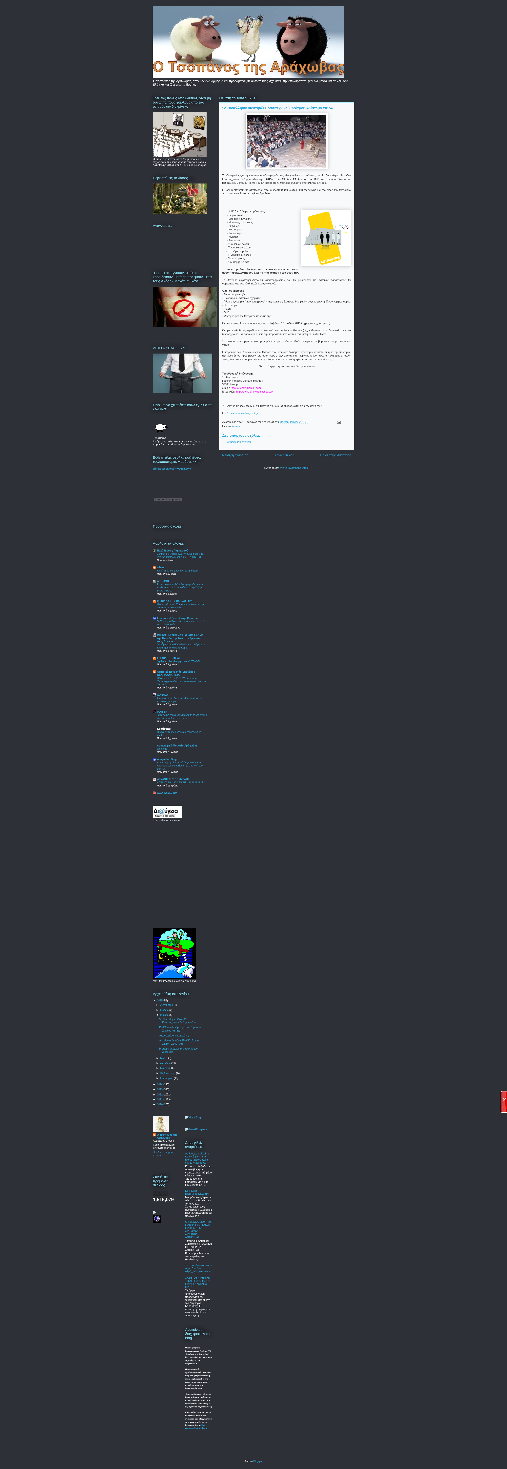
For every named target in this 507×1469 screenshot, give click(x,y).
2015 (160, 1000)
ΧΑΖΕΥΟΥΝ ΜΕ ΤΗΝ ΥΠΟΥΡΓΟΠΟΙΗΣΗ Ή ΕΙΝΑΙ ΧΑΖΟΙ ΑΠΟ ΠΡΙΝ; (197, 1282)
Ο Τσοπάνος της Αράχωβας (167, 1136)
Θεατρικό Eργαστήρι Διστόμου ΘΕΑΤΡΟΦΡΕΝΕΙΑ (176, 673)
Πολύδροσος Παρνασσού (172, 550)
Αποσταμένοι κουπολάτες (174, 1035)
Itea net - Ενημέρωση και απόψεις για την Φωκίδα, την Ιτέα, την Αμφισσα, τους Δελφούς (180, 638)
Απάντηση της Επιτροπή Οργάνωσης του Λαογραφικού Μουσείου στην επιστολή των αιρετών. (180, 765)
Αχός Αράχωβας (167, 792)
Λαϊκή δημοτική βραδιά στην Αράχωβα (177, 570)
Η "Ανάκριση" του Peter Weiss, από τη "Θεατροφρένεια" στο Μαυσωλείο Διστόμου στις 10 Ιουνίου (182, 681)
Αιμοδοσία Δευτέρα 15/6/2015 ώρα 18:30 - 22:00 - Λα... (179, 1042)
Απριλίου (165, 1063)
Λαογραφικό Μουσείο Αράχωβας (177, 745)
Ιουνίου (164, 1015)
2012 (160, 1094)
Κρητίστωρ (164, 728)
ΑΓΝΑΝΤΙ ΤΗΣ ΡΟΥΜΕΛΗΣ (173, 779)
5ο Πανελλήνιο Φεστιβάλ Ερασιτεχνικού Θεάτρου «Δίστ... (179, 1021)
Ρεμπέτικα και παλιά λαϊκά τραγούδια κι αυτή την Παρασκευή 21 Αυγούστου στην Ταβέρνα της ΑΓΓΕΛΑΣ (180, 587)
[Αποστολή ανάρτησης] (338, 421)
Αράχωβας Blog (167, 759)
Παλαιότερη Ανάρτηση (335, 455)
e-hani (161, 567)
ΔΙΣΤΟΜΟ (163, 581)
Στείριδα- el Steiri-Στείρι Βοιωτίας (177, 618)
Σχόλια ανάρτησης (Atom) (294, 467)
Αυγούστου (167, 1004)
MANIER (162, 711)
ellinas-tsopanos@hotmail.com (172, 468)
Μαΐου (164, 1058)
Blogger (257, 1461)
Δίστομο (236, 426)
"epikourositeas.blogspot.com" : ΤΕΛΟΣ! (178, 661)
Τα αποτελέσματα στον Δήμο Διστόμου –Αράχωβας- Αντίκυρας (198, 1268)
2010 (160, 1104)
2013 (160, 1089)
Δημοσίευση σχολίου (239, 441)
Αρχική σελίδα (284, 455)
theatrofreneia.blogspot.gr (243, 413)
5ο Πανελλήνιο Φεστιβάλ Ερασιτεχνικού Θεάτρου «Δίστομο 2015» (277, 108)
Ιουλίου (164, 1010)
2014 (160, 1084)
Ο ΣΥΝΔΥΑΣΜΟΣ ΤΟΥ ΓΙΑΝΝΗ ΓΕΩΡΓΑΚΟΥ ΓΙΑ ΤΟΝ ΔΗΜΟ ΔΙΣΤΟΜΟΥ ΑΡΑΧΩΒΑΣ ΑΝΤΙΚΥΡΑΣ (198, 1229)
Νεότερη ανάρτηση (235, 455)
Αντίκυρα (162, 694)
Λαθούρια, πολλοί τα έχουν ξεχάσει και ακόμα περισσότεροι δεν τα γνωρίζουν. (197, 1158)
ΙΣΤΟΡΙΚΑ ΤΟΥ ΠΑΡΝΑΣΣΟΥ (174, 601)
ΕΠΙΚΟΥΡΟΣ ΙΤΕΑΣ (168, 658)
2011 (160, 1099)
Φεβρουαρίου (168, 1073)
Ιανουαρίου (167, 1078)
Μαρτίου (165, 1068)
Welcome (162, 748)
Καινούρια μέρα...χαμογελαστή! (197, 1192)
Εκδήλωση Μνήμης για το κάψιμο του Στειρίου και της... (180, 1029)
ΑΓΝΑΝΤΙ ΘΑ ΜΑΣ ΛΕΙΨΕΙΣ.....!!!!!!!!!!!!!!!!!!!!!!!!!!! (181, 782)
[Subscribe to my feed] (154, 1213)
